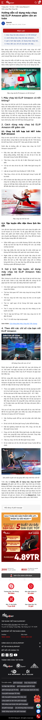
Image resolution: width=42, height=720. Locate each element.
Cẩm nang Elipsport (22, 7)
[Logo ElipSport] (9, 2)
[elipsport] (7, 665)
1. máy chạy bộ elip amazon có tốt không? (20, 35)
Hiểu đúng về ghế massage (13, 507)
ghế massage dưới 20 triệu (30, 690)
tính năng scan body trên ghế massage (15, 704)
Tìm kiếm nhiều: (6, 682)
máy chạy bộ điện (30, 682)
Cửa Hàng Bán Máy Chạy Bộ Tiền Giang (23, 323)
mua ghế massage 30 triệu (11, 693)
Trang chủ (4, 7)
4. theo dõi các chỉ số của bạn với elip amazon (18, 44)
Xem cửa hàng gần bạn (23, 575)
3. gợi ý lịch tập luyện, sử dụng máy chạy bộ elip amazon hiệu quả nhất (21, 41)
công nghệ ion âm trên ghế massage (14, 700)
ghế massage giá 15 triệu (10, 690)
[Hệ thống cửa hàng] (38, 706)
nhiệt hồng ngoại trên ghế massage (14, 711)
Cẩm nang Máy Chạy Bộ (9, 9)
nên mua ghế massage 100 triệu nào (14, 697)
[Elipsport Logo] (21, 615)
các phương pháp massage (24, 708)
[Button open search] (35, 2)
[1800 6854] (38, 716)
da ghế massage (7, 708)
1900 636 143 (26, 637)
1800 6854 (5, 637)
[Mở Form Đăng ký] (37, 698)
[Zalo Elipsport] (38, 711)
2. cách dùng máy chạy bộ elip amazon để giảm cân (19, 38)
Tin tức (12, 7)
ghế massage (17, 682)
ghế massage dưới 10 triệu (26, 686)
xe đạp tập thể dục (8, 686)
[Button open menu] (2, 2)
